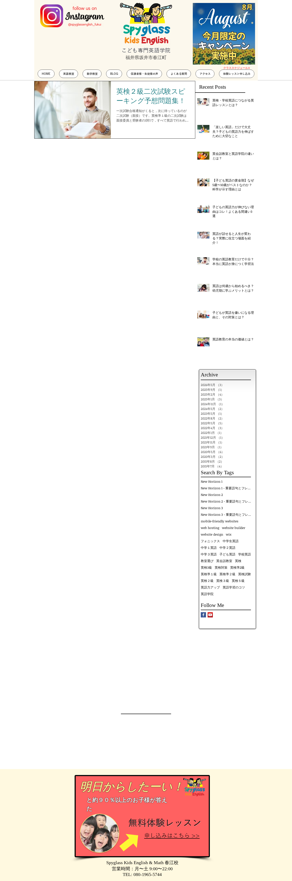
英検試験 (244, 574)
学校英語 (244, 554)
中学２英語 (227, 547)
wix (228, 534)
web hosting (210, 528)
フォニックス (210, 541)
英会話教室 (224, 561)
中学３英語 (209, 554)
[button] (68, 74)
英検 (238, 561)
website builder (233, 528)
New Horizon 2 (212, 495)
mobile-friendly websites (219, 521)
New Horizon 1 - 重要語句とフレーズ (226, 488)
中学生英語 (231, 541)
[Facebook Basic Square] (203, 614)
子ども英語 (227, 554)
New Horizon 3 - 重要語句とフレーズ (226, 514)
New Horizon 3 (212, 508)
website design (212, 534)
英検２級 (207, 581)
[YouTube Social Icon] (210, 614)
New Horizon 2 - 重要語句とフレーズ (226, 501)
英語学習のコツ (234, 587)
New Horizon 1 (211, 481)
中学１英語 (209, 547)
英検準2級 (237, 567)
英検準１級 (209, 574)
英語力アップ (210, 587)
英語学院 (207, 594)
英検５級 (238, 581)
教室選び (207, 561)
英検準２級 (227, 574)
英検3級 (206, 567)
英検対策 (221, 567)
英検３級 (222, 581)
